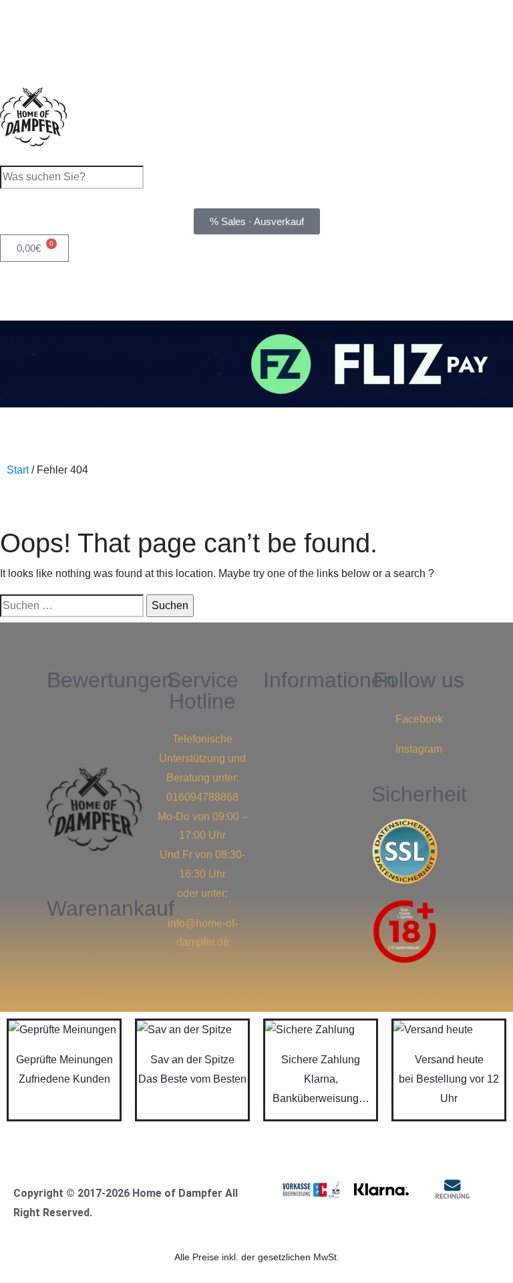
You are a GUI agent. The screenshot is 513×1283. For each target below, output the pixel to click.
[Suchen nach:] (72, 606)
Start (18, 470)
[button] (310, 716)
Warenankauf (110, 908)
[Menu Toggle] (256, 507)
